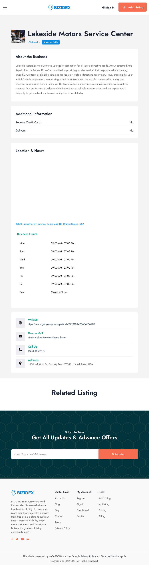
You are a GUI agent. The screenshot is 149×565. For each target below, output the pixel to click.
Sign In (80, 504)
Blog (57, 504)
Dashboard (83, 510)
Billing (101, 516)
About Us (60, 498)
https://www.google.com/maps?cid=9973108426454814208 (61, 324)
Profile (80, 516)
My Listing (103, 504)
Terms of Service (110, 556)
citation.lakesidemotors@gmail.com (47, 337)
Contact (59, 516)
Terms (58, 522)
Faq (57, 510)
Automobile (50, 42)
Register (81, 498)
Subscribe (118, 454)
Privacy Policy (62, 528)
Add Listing (135, 7)
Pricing (102, 510)
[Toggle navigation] (5, 7)
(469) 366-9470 (36, 351)
